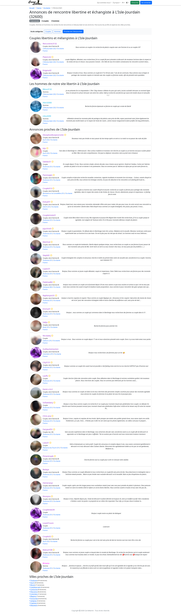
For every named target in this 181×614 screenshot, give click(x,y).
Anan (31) (46, 327)
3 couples (45, 21)
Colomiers (34, 594)
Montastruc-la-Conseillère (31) (53, 193)
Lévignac (33, 601)
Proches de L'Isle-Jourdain (73, 31)
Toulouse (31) (47, 167)
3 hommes (55, 21)
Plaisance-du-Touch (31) (51, 448)
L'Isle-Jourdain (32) (49, 49)
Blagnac (33, 596)
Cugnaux (33, 603)
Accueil (31, 8)
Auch (32, 583)
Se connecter (146, 3)
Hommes (57, 31)
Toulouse (33, 580)
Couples (48, 31)
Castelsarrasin (35, 587)
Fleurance (34, 592)
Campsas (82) (47, 287)
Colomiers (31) (48, 354)
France (38, 8)
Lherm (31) (46, 207)
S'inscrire (135, 3)
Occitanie (46, 8)
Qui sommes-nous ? (104, 3)
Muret (32, 585)
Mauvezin (33, 605)
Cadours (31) (47, 341)
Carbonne (34, 589)
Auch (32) (46, 140)
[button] (123, 3)
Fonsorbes (34, 599)
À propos (116, 3)
